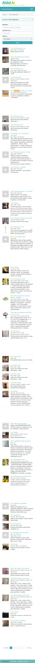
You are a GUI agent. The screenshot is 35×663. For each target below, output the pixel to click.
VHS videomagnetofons (20, 423)
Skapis (16, 391)
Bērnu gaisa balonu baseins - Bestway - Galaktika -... (20, 296)
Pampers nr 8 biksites (20, 167)
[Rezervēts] (5, 90)
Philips (16, 612)
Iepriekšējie (6, 648)
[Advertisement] (17, 107)
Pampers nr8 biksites (19, 620)
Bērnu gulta (17, 365)
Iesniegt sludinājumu (6, 9)
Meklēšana (5, 24)
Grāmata (17, 331)
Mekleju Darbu (21, 237)
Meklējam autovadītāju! (20, 503)
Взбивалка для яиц (18, 227)
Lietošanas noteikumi (22, 661)
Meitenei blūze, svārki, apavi (21, 578)
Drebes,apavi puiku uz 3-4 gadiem (23, 191)
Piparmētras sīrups (20, 279)
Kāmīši (16, 267)
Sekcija (16, 432)
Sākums (5, 14)
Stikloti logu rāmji (18, 116)
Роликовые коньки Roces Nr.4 (23, 476)
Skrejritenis (17, 515)
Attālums (5, 36)
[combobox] (17, 33)
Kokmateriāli (17, 77)
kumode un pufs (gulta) (26, 90)
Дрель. (17, 203)
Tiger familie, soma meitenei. (22, 568)
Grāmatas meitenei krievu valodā (23, 218)
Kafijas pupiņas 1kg (20, 48)
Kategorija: (10, 19)
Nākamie (29, 648)
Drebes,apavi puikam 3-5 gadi (22, 152)
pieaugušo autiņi (18, 68)
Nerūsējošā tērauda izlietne (22, 57)
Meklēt (17, 42)
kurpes (16, 544)
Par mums (13, 661)
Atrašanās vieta (7, 30)
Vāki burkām (17, 356)
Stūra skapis (17, 382)
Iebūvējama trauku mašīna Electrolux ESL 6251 (19, 533)
